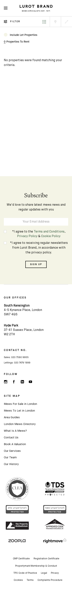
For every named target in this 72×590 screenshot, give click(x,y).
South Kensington (17, 305)
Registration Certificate (46, 559)
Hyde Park (11, 325)
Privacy (55, 573)
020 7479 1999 (22, 363)
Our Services (12, 450)
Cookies (18, 580)
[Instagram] (5, 382)
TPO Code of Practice (25, 573)
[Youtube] (30, 382)
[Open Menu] (5, 8)
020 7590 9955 (20, 357)
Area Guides (12, 417)
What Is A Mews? (15, 430)
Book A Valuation (15, 444)
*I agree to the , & (38, 234)
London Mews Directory (20, 424)
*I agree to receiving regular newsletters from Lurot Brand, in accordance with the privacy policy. (39, 248)
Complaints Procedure (49, 580)
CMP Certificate (21, 559)
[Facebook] (14, 382)
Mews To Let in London (19, 410)
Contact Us (11, 437)
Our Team (10, 457)
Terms (30, 580)
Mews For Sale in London (20, 404)
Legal (44, 573)
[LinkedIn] (22, 382)
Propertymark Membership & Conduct (36, 566)
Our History (11, 464)
